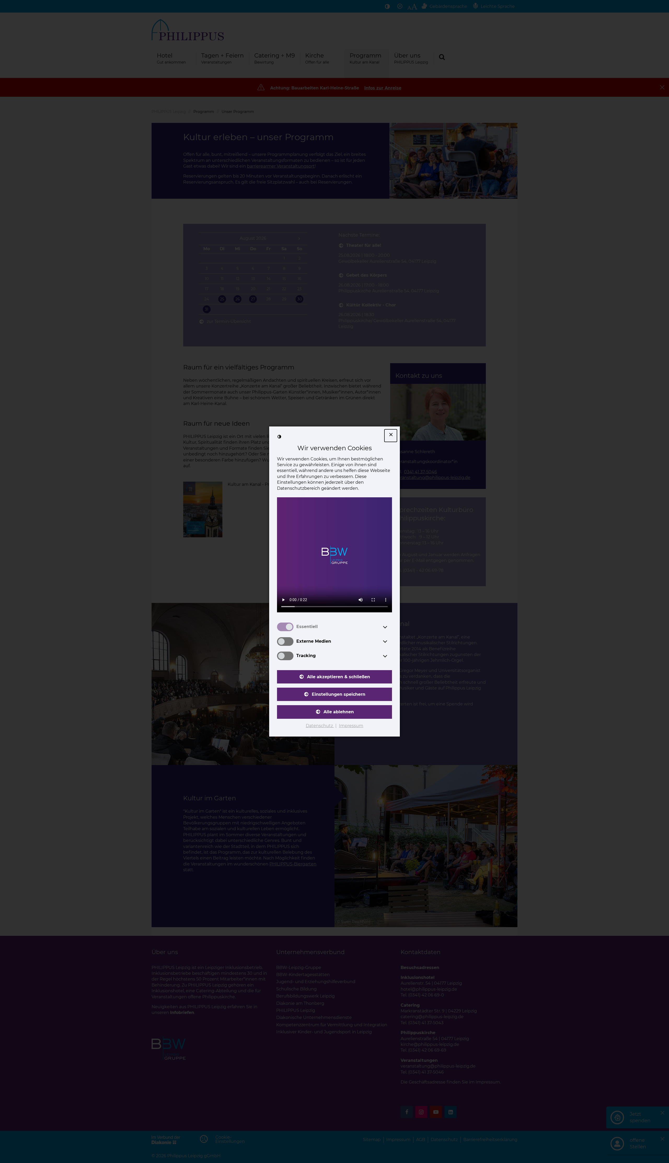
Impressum (351, 725)
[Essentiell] (390, 627)
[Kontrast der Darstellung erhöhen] (279, 436)
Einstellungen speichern (338, 694)
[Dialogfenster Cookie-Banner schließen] (390, 435)
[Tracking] (390, 656)
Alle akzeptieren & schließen (338, 676)
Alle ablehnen (339, 711)
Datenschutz (320, 725)
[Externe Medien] (390, 641)
